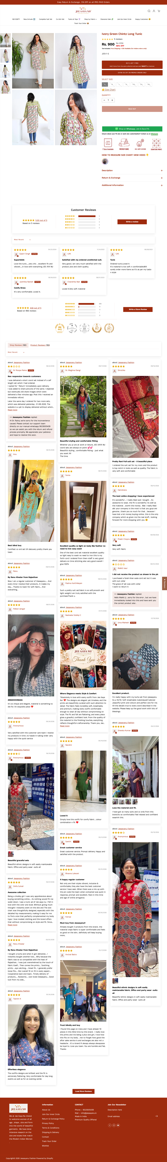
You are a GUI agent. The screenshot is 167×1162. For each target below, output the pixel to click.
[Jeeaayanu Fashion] (83, 11)
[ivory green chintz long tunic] (76, 60)
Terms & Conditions (50, 1128)
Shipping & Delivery (50, 1132)
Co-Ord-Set (60, 19)
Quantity (106, 95)
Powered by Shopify (44, 1158)
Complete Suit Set (45, 19)
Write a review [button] (132, 221)
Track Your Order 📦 (81, 23)
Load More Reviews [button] (83, 1091)
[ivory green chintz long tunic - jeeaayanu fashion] (33, 60)
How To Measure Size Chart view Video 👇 (125, 155)
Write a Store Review (138, 309)
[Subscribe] (156, 1116)
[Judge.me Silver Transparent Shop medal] (72, 328)
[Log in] (154, 11)
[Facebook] (110, 1125)
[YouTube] (118, 1125)
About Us (46, 1109)
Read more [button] (12, 410)
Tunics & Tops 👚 (74, 19)
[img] (20, 250)
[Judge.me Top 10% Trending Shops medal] (109, 328)
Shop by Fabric (90, 19)
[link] (21, 1108)
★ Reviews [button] (164, 583)
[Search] (149, 11)
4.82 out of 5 (35, 308)
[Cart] (159, 11)
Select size (107, 79)
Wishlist (45, 1145)
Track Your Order (49, 1141)
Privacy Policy (48, 1123)
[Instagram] (114, 1125)
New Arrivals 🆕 (29, 19)
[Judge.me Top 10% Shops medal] (97, 328)
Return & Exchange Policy (53, 1119)
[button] (70, 216)
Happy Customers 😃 (143, 19)
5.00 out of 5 (41, 220)
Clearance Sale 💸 (106, 19)
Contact (45, 1137)
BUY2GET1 (16, 19)
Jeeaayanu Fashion (22, 362)
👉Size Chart (109, 89)
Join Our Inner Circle (124, 19)
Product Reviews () (40, 345)
